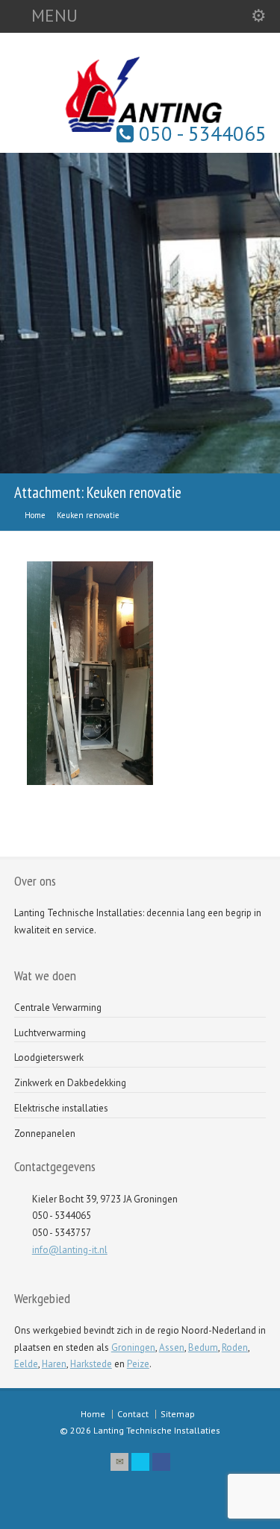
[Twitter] (140, 1462)
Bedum (203, 1347)
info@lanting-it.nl (70, 1249)
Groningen (133, 1347)
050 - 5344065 (200, 133)
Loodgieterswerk (49, 1057)
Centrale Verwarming (58, 1007)
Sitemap (178, 1413)
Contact (133, 1413)
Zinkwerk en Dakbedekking (70, 1082)
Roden (235, 1347)
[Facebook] (161, 1462)
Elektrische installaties (61, 1108)
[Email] (119, 1462)
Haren (54, 1364)
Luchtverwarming (50, 1033)
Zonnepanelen (44, 1133)
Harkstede (91, 1364)
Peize (138, 1364)
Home (93, 1413)
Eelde (26, 1364)
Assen (171, 1347)
